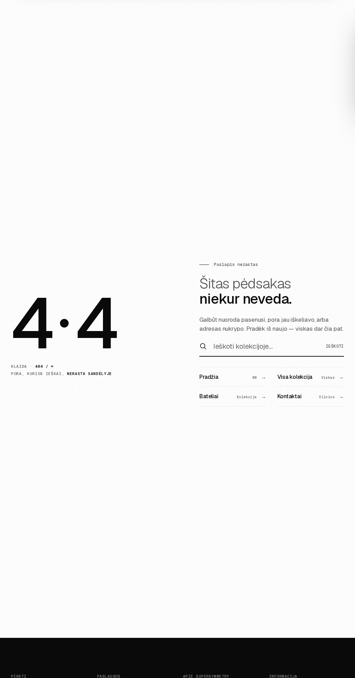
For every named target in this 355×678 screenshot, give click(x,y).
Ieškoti (335, 346)
